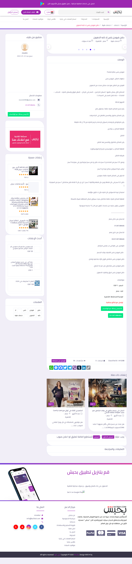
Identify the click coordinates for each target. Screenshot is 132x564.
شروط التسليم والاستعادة (66, 525)
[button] (94, 49)
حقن (38, 310)
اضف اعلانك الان (29, 12)
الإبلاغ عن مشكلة (58, 360)
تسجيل (96, 437)
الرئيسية (106, 19)
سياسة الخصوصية (68, 518)
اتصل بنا (25, 19)
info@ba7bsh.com (33, 518)
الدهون (32, 315)
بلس (24, 310)
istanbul (37, 515)
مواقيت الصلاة (38, 19)
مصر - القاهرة (101, 41)
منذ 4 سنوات (86, 41)
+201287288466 (115, 315)
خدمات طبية (106, 25)
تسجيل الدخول (14, 12)
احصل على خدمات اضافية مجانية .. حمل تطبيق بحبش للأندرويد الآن (70, 3)
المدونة (84, 19)
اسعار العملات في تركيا (68, 19)
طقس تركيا (51, 19)
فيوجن (32, 310)
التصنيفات (95, 19)
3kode (76, 554)
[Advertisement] (86, 337)
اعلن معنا (71, 528)
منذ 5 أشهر (118, 415)
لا (15, 310)
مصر (49, 12)
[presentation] (125, 46)
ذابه (39, 315)
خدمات (116, 25)
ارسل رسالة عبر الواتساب (111, 308)
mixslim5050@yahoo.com (27, 100)
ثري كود (57, 554)
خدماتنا (72, 521)
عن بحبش (71, 515)
